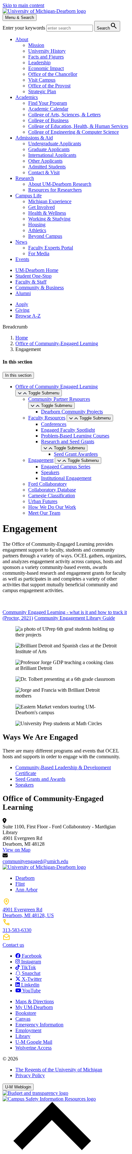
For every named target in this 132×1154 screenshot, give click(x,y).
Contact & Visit (44, 172)
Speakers (50, 472)
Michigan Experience (49, 201)
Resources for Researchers (55, 190)
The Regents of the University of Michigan (58, 1069)
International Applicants (52, 155)
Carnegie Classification (51, 495)
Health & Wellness (47, 213)
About (21, 39)
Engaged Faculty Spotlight (68, 430)
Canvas (22, 1019)
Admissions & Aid (34, 137)
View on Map (16, 849)
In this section (18, 375)
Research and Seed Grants (67, 441)
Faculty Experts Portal (50, 247)
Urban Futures (42, 501)
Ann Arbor (26, 889)
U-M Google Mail (33, 1042)
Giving (22, 310)
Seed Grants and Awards (40, 779)
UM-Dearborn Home (36, 270)
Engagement (41, 460)
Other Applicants (45, 161)
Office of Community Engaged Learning (56, 386)
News (21, 242)
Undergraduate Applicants (54, 143)
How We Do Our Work (52, 507)
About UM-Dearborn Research (59, 184)
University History (47, 51)
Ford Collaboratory (47, 484)
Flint (20, 884)
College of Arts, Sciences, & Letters (64, 114)
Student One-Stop (33, 276)
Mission (36, 45)
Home (21, 337)
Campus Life (28, 195)
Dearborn (25, 878)
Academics (26, 97)
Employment (28, 1030)
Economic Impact (46, 68)
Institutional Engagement (66, 478)
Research (24, 178)
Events (22, 259)
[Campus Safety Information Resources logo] (49, 1099)
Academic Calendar (48, 109)
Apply (21, 304)
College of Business (48, 120)
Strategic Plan (42, 91)
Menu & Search (19, 17)
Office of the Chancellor (52, 74)
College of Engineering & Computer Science (73, 132)
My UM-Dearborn (34, 1007)
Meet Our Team (44, 513)
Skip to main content (23, 5)
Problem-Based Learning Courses (75, 435)
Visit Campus (41, 80)
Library (22, 1036)
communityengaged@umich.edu (35, 861)
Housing (36, 224)
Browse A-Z (28, 316)
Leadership (39, 62)
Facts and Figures (46, 56)
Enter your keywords (24, 28)
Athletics (37, 230)
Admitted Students (47, 166)
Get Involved (41, 207)
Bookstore (25, 1013)
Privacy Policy (30, 1075)
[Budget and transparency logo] (35, 1093)
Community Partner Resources (59, 399)
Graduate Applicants (49, 149)
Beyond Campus (45, 236)
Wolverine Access (33, 1047)
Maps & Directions (34, 1001)
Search (107, 26)
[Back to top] (51, 1148)
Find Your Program (47, 103)
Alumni (23, 293)
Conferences (53, 424)
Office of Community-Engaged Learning (56, 343)
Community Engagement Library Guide (74, 618)
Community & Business (39, 287)
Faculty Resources (46, 417)
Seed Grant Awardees (76, 454)
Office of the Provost (49, 85)
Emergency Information (39, 1024)
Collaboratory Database (52, 489)
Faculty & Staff (30, 281)
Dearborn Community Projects (72, 411)
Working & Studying (49, 218)
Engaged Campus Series (65, 466)
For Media (38, 253)
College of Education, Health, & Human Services (78, 126)
